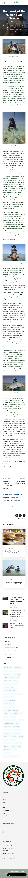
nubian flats (21, 26)
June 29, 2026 (14, 618)
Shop (4, 807)
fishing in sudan (15, 677)
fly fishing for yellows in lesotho (13, 693)
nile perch (16, 726)
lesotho (21, 720)
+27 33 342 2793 (9, 848)
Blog (18, 22)
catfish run (7, 674)
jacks (5, 716)
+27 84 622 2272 (9, 850)
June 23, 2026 (14, 629)
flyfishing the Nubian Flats (10, 26)
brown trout (7, 670)
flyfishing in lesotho (9, 700)
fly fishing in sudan (9, 703)
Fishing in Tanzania (9, 651)
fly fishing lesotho (9, 707)
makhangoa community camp (11, 723)
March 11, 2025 (9, 580)
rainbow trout (17, 729)
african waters (8, 667)
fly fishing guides (8, 697)
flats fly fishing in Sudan (16, 24)
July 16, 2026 (14, 605)
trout (14, 749)
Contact (5, 816)
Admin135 (11, 22)
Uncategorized (8, 657)
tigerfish (6, 746)
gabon (5, 713)
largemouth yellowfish (10, 720)
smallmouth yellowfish (10, 736)
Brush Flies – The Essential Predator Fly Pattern (14, 552)
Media (4, 802)
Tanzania (12, 739)
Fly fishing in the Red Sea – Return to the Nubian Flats (14, 583)
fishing (5, 677)
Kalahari (12, 716)
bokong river (18, 667)
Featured (7, 644)
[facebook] (4, 858)
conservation (16, 674)
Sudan (5, 739)
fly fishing (15, 684)
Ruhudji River (7, 733)
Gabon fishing (13, 713)
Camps (4, 799)
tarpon (18, 743)
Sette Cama (17, 733)
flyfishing (6, 684)
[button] (17, 874)
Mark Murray (14, 607)
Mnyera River (7, 726)
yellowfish (6, 752)
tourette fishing (16, 746)
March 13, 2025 (9, 548)
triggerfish (18, 27)
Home (4, 796)
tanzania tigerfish (8, 743)
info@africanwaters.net (8, 853)
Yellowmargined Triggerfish (14, 29)
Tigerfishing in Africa (10, 654)
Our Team (5, 805)
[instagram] (13, 858)
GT (21, 713)
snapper (21, 736)
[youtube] (9, 858)
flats (8, 24)
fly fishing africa (8, 687)
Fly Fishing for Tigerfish (10, 690)
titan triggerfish (10, 27)
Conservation (6, 810)
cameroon (16, 670)
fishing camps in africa (10, 647)
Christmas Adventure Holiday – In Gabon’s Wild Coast (17, 625)
